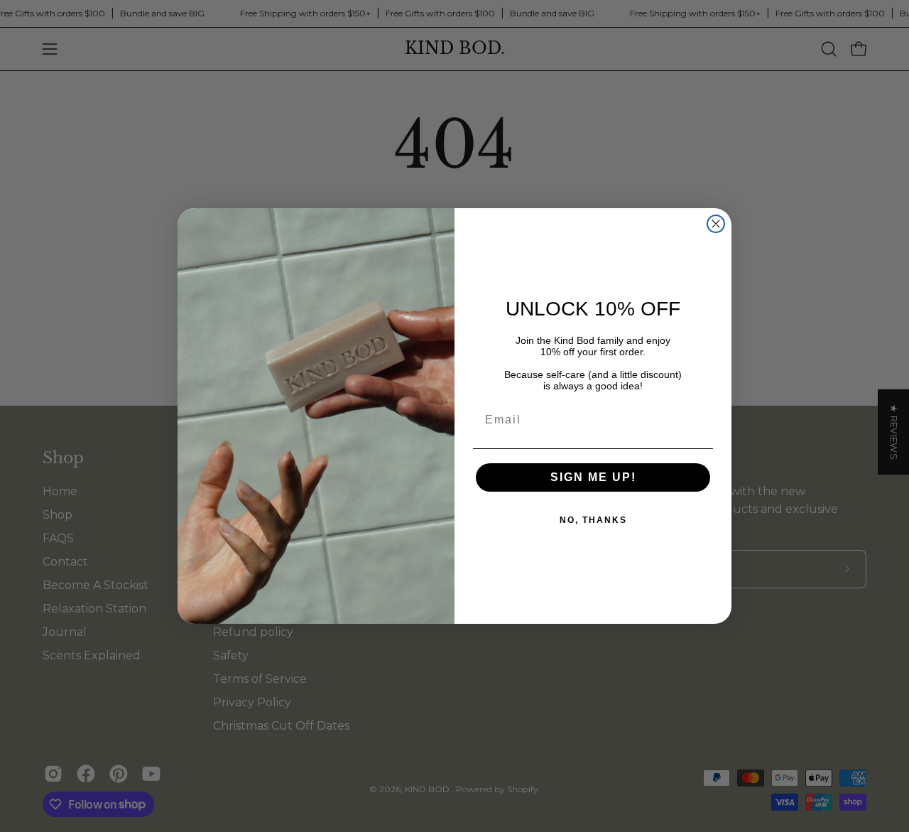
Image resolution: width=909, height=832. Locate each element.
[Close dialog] (715, 223)
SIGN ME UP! (593, 477)
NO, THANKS (593, 520)
